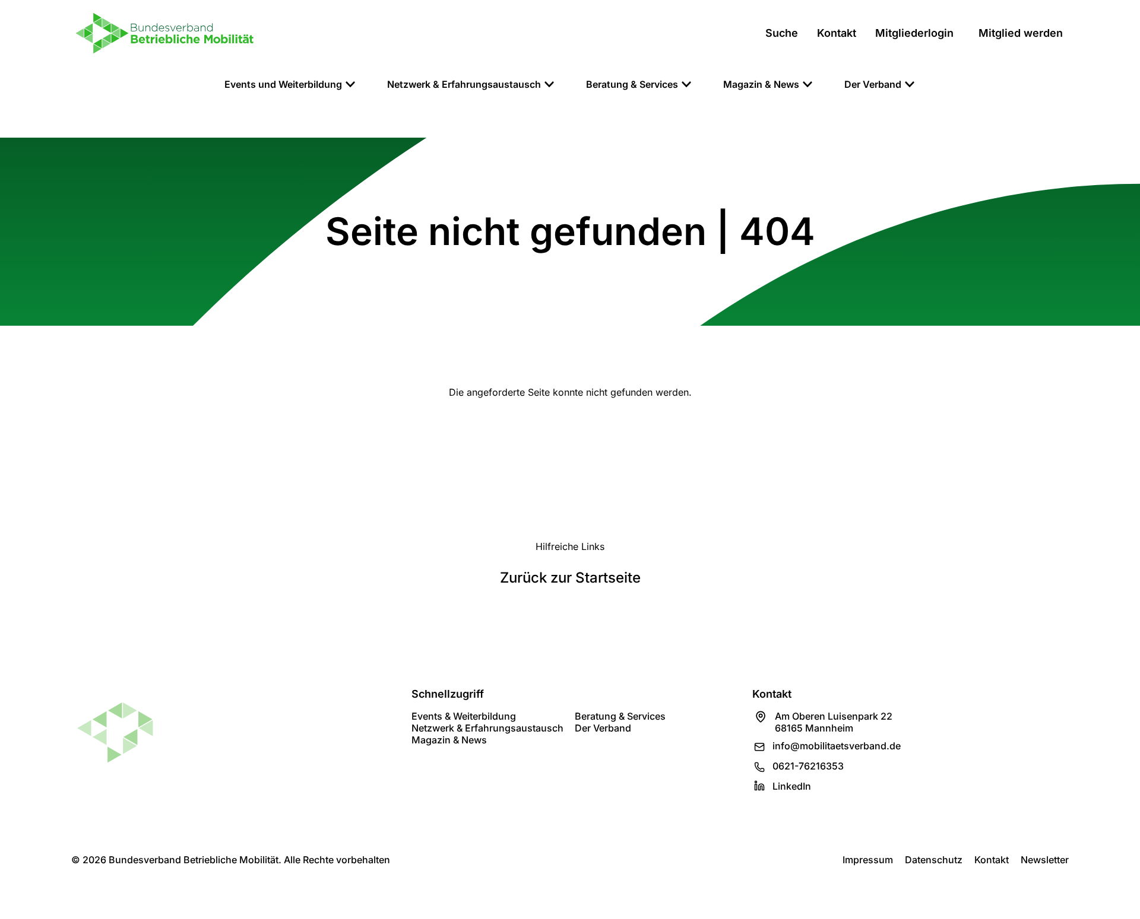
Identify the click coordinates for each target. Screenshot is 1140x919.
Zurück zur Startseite (570, 577)
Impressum (868, 860)
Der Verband (603, 728)
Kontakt (991, 860)
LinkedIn (791, 786)
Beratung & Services (620, 716)
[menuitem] (290, 84)
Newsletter (1045, 860)
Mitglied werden (1020, 33)
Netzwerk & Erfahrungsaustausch (487, 728)
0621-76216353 (808, 766)
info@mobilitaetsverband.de (836, 746)
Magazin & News (449, 740)
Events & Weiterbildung (463, 716)
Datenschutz (933, 860)
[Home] (164, 33)
